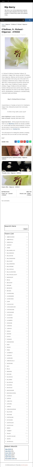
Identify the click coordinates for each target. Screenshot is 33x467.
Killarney (9, 379)
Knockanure (10, 390)
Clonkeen (9, 320)
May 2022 (8, 455)
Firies (8, 350)
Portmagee (10, 417)
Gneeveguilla (10, 360)
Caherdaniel (10, 293)
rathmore (10, 420)
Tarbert (9, 430)
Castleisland (10, 309)
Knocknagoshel (11, 393)
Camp (8, 301)
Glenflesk (9, 358)
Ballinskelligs (11, 250)
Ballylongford (11, 271)
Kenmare (9, 371)
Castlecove (10, 304)
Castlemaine (10, 312)
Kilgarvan (7, 24)
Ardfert (9, 245)
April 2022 (8, 457)
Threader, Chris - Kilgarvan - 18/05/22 (11, 173)
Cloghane (10, 317)
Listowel (9, 403)
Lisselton (9, 401)
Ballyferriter (11, 263)
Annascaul (10, 242)
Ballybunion (10, 253)
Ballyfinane (10, 266)
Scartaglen (10, 422)
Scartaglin (10, 425)
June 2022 (8, 453)
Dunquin (9, 339)
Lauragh (9, 395)
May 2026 (8, 449)
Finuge (8, 347)
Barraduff (10, 277)
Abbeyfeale (10, 239)
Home (3, 24)
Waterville (10, 441)
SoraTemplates (24, 465)
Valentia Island (11, 436)
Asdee (8, 247)
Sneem (8, 428)
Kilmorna (9, 385)
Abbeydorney (10, 237)
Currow (9, 328)
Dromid (9, 333)
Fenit (8, 344)
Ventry (9, 438)
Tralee (9, 433)
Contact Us (16, 129)
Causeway (9, 315)
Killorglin (10, 382)
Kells (8, 368)
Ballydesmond (11, 258)
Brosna (9, 290)
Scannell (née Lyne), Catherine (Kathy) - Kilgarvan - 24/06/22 (15, 158)
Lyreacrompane (11, 409)
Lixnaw (9, 406)
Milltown (9, 411)
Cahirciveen (10, 298)
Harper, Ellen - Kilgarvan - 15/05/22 (11, 187)
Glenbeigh (10, 352)
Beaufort (9, 282)
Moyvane (9, 414)
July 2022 (8, 451)
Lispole (9, 398)
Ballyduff (9, 261)
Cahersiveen (10, 296)
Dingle (9, 331)
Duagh (9, 336)
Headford (10, 363)
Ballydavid (10, 255)
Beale (8, 280)
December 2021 (10, 458)
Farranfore (10, 342)
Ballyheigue (10, 269)
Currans (9, 325)
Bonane (9, 285)
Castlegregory (11, 306)
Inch (8, 366)
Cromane (9, 323)
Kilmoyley (9, 387)
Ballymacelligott (12, 274)
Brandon (9, 288)
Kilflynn (9, 374)
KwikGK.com (12, 465)
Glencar (9, 355)
